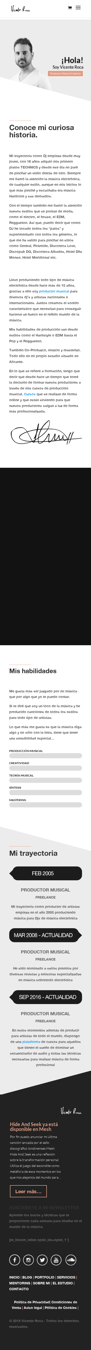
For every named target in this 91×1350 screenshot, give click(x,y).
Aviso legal (33, 1308)
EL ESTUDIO (63, 1283)
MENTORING (19, 1283)
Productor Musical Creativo (65, 73)
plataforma (31, 1042)
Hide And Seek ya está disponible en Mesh (34, 1126)
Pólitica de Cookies (61, 1308)
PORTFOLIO (44, 1277)
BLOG (27, 1277)
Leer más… (28, 1191)
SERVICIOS (66, 1277)
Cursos (30, 394)
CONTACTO (19, 1289)
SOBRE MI (41, 1283)
